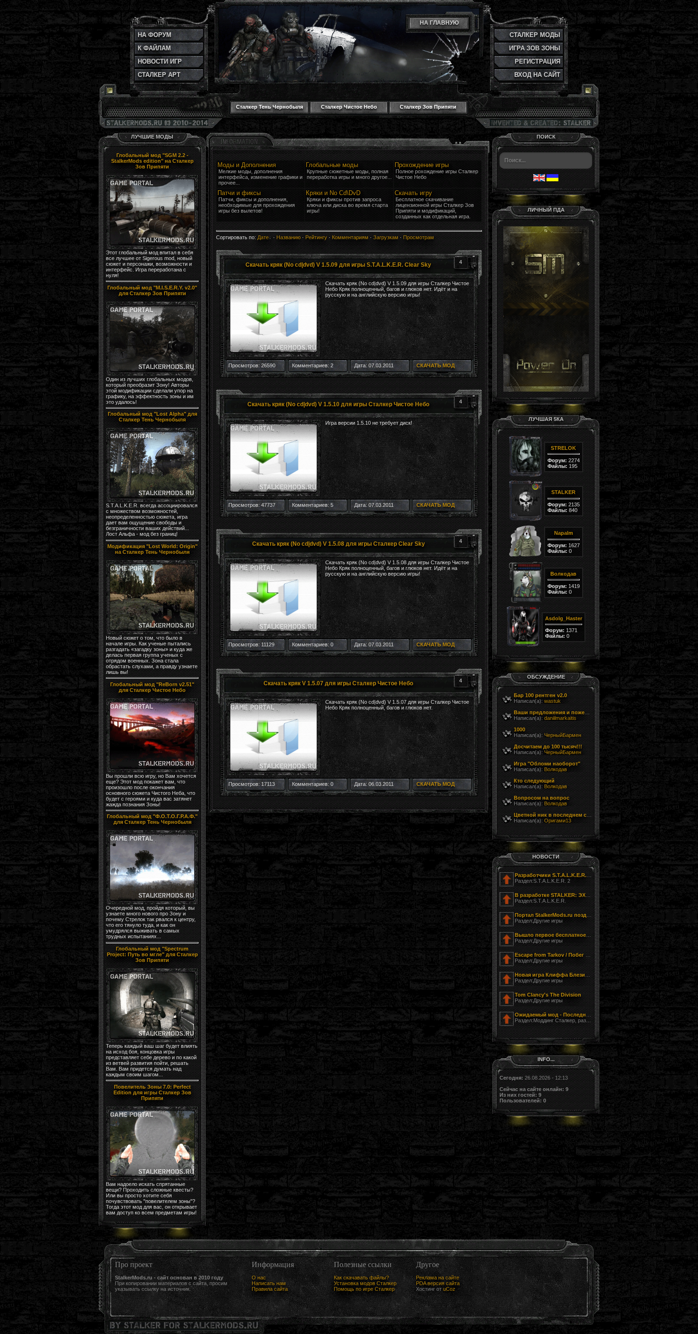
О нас (259, 1277)
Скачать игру (413, 192)
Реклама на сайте (437, 1277)
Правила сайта (270, 1289)
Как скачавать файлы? (361, 1277)
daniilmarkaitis (560, 718)
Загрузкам (385, 237)
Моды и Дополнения (246, 164)
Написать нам (269, 1283)
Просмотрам (418, 237)
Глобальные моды (332, 164)
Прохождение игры (422, 164)
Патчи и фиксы (239, 192)
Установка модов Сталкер (365, 1283)
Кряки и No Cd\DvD (333, 192)
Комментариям (350, 237)
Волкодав (555, 769)
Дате (263, 237)
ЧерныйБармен (562, 735)
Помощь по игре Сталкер (364, 1289)
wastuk (552, 701)
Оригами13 (557, 820)
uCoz (449, 1289)
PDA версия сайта (438, 1283)
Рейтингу (316, 237)
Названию (288, 237)
